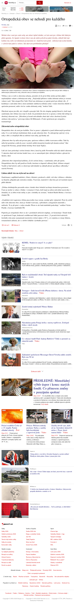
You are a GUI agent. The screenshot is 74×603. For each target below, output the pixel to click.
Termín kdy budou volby (9, 539)
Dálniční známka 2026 (57, 554)
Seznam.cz (67, 2)
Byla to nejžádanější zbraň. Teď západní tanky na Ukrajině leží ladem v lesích (46, 275)
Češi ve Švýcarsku (31, 560)
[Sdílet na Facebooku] (69, 225)
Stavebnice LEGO (34, 583)
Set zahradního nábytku (62, 576)
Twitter (15, 593)
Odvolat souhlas (29, 595)
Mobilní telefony (23, 583)
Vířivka (41, 579)
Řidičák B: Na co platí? (57, 560)
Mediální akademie (42, 593)
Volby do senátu (6, 542)
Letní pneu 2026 (55, 551)
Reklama (21, 593)
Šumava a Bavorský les (33, 557)
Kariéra (27, 593)
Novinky (4, 25)
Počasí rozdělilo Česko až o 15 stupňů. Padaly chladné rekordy (12, 427)
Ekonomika (25, 309)
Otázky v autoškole (56, 562)
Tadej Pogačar (30, 539)
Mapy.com (25, 570)
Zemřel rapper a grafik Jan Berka (35, 258)
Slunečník (42, 576)
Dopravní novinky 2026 (57, 557)
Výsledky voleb (6, 536)
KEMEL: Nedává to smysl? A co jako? (37, 242)
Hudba (24, 261)
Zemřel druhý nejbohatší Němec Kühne (37, 306)
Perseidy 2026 (47, 570)
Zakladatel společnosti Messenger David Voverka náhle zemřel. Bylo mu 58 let (46, 355)
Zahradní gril (33, 579)
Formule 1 (53, 542)
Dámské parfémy (47, 583)
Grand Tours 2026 (31, 545)
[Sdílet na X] (71, 225)
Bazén (15, 576)
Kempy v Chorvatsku (32, 551)
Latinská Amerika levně (33, 562)
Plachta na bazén (24, 576)
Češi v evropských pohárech (36, 573)
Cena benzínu (57, 570)
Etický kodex (53, 593)
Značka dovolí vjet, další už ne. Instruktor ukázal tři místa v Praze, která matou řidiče (61, 429)
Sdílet (66, 26)
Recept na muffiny (7, 554)
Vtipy (23, 245)
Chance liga (54, 531)
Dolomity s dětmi (31, 565)
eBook (59, 26)
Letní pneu (57, 583)
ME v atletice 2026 (56, 539)
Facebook (8, 593)
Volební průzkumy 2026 (9, 534)
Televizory (25, 586)
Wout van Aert (30, 542)
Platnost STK (54, 565)
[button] (37, 68)
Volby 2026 (5, 531)
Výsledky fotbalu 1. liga (57, 534)
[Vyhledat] (40, 3)
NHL (51, 545)
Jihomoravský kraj (27, 327)
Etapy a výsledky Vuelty (33, 534)
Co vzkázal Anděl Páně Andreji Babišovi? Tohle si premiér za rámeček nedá (46, 339)
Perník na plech (6, 565)
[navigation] (2, 2)
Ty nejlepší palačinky (8, 551)
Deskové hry (66, 583)
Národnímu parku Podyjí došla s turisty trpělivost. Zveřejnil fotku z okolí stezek (45, 323)
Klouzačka (50, 576)
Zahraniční (25, 279)
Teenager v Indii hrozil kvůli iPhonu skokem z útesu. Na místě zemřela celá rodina (46, 291)
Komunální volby (7, 545)
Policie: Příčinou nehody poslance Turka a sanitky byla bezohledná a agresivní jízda (36, 429)
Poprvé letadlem (31, 554)
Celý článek (44, 404)
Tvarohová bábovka (8, 560)
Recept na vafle (6, 562)
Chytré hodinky (34, 586)
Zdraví (21, 231)
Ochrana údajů (62, 593)
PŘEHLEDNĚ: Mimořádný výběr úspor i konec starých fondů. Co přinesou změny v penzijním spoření (52, 386)
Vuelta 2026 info (31, 531)
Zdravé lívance (6, 557)
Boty (16, 231)
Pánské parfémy (45, 586)
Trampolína (34, 576)
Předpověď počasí (35, 570)
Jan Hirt (28, 536)
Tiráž (32, 593)
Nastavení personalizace (42, 595)
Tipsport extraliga (55, 536)
